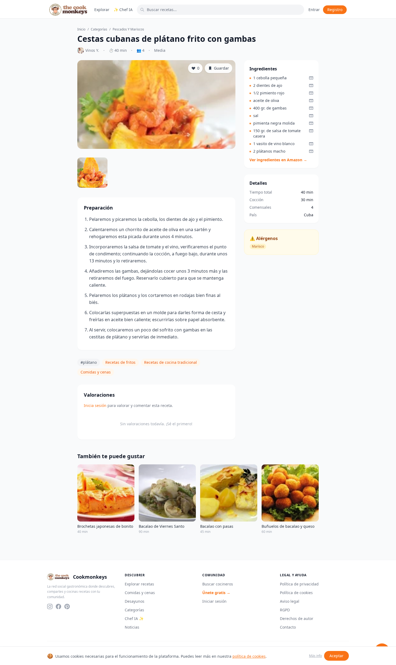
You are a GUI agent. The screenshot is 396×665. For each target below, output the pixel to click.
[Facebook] (58, 606)
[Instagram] (50, 606)
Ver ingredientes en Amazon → (278, 159)
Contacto (288, 627)
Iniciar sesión (214, 601)
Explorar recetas (139, 584)
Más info (315, 656)
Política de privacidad (299, 584)
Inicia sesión (95, 405)
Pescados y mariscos (128, 29)
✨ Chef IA (123, 9)
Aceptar (336, 655)
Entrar (314, 9)
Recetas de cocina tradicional (170, 362)
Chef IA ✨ (134, 618)
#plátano (89, 362)
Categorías (99, 29)
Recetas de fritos (120, 362)
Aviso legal (289, 601)
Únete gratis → (216, 592)
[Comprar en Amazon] (311, 78)
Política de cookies (296, 592)
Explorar (101, 9)
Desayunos (134, 601)
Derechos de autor (296, 618)
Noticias (132, 627)
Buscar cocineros (217, 584)
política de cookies (249, 656)
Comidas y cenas (96, 372)
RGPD (285, 609)
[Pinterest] (67, 606)
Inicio (81, 29)
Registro (334, 9)
